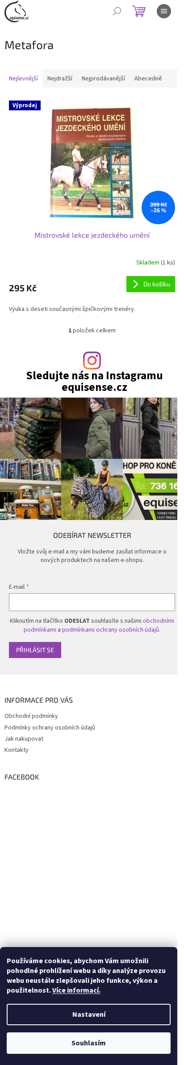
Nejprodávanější (103, 78)
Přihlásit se (35, 650)
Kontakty (16, 750)
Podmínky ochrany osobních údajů (49, 727)
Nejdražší (59, 78)
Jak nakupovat (23, 738)
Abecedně (148, 78)
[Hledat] (117, 11)
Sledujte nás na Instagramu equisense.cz (94, 381)
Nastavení (88, 1014)
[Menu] (164, 11)
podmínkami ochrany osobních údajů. (111, 629)
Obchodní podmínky (31, 716)
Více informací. (76, 990)
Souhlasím (88, 1043)
